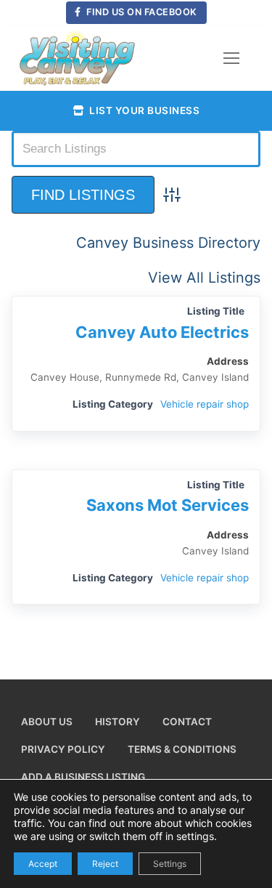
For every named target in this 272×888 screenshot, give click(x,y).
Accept (42, 862)
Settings (169, 862)
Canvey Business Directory (168, 242)
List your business (143, 110)
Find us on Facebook (140, 12)
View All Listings (204, 277)
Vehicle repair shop (204, 404)
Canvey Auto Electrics (162, 332)
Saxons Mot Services (167, 505)
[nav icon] (231, 58)
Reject (105, 862)
